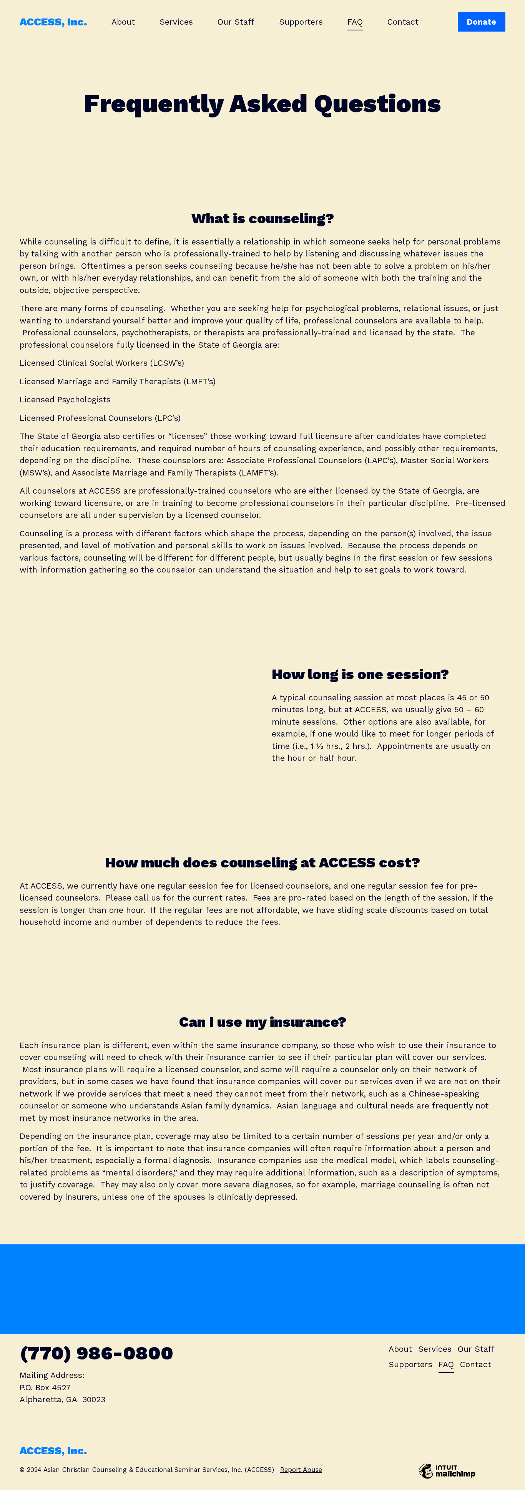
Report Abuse (301, 1469)
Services (176, 22)
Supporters (301, 22)
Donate (481, 22)
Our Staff (236, 22)
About (123, 22)
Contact (403, 22)
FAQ (355, 22)
